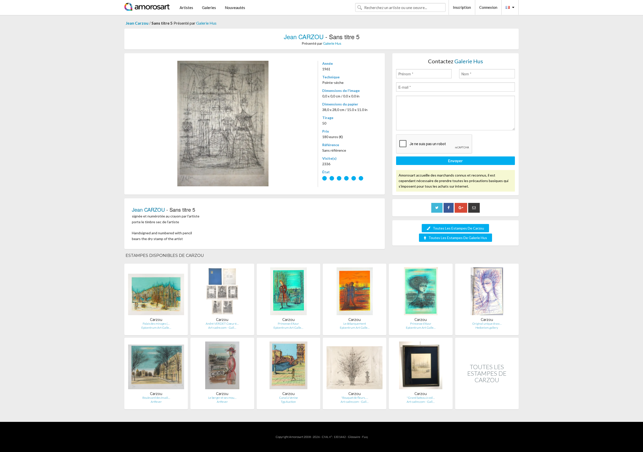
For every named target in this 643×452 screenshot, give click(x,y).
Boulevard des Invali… (156, 398)
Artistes (186, 7)
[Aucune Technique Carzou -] (355, 366)
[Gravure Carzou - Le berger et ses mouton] (222, 366)
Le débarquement (354, 323)
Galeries (209, 7)
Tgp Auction (288, 402)
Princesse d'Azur (288, 323)
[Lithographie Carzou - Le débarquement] (355, 292)
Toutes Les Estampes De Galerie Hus (457, 238)
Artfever (156, 402)
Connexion (488, 7)
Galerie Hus (206, 23)
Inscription (462, 7)
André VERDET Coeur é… (222, 323)
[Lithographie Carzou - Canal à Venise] (288, 366)
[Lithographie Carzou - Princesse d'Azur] (288, 292)
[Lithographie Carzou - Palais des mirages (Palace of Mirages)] (156, 292)
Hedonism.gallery (486, 327)
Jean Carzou (137, 23)
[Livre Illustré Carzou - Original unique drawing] (487, 292)
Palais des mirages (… (156, 323)
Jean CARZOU (304, 36)
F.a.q (365, 437)
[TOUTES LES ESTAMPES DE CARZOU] (487, 404)
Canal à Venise (288, 398)
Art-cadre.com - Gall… (222, 327)
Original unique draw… (487, 323)
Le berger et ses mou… (222, 398)
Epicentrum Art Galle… (156, 327)
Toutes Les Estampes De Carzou (458, 228)
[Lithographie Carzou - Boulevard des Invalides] (156, 366)
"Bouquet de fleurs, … (354, 398)
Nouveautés (235, 7)
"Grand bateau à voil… (421, 398)
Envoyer (455, 160)
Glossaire (354, 437)
